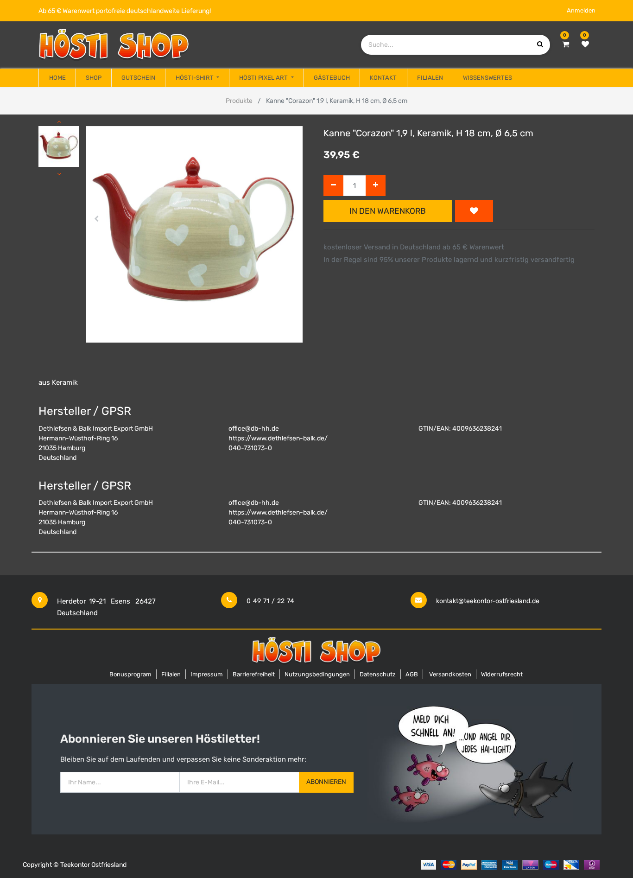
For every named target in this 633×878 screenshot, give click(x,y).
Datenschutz (378, 674)
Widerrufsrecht (502, 674)
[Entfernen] (333, 185)
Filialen (171, 674)
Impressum (206, 674)
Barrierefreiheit (254, 674)
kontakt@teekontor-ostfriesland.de (487, 601)
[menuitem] (57, 78)
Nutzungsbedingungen (317, 674)
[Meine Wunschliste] (585, 44)
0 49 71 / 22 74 (270, 601)
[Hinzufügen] (376, 185)
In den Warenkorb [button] (387, 211)
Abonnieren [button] (326, 782)
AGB (411, 674)
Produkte (239, 101)
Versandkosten (450, 674)
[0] (566, 44)
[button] (96, 219)
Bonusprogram (130, 674)
